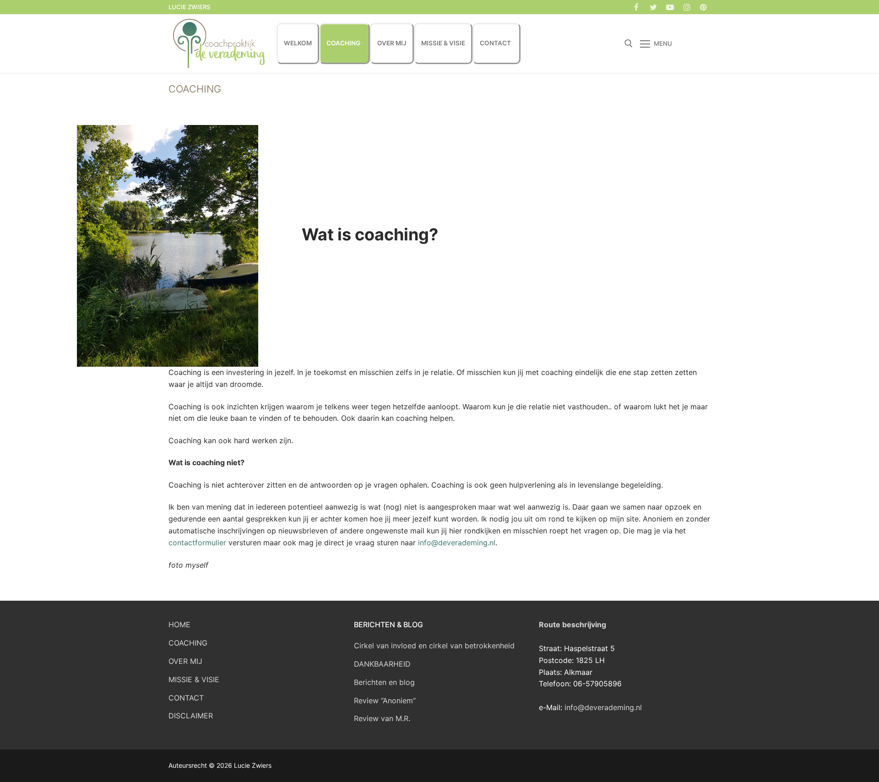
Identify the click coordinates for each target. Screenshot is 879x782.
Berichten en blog (384, 682)
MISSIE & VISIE (193, 679)
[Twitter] (653, 7)
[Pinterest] (703, 7)
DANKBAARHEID (382, 663)
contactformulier (197, 542)
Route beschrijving (572, 624)
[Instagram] (687, 7)
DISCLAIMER (190, 715)
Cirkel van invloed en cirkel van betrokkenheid (434, 645)
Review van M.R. (382, 718)
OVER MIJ (185, 661)
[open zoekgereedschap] (628, 43)
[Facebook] (636, 7)
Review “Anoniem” (385, 700)
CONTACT (186, 697)
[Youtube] (670, 7)
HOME (179, 624)
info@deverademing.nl (456, 542)
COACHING (187, 642)
